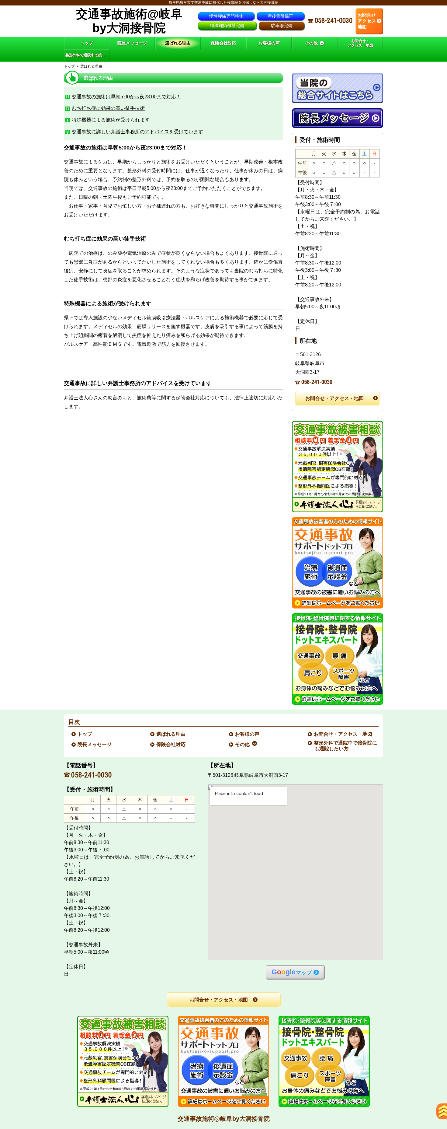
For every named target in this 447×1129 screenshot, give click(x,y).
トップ (86, 42)
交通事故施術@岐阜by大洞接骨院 (224, 1119)
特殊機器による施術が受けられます (111, 119)
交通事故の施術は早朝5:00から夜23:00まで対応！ (126, 96)
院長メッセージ (95, 744)
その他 (243, 744)
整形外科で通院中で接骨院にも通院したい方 (345, 745)
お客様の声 (247, 734)
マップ (292, 972)
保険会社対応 (171, 744)
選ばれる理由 (171, 734)
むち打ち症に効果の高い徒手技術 (108, 108)
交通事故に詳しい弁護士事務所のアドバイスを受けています (137, 131)
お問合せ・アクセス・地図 (334, 398)
